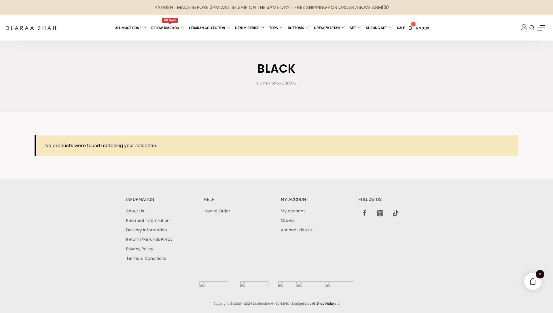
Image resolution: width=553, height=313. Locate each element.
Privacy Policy (139, 249)
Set (353, 28)
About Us (135, 211)
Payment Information (148, 220)
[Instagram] (380, 213)
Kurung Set (376, 28)
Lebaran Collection (207, 28)
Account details (297, 230)
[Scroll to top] (538, 298)
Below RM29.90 (165, 24)
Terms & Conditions (146, 258)
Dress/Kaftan (327, 28)
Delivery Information (146, 230)
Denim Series (247, 28)
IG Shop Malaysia (326, 304)
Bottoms (296, 28)
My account (293, 211)
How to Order (217, 211)
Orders (287, 220)
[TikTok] (395, 213)
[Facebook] (364, 213)
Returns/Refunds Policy (149, 239)
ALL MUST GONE (128, 28)
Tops (273, 28)
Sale (401, 28)
